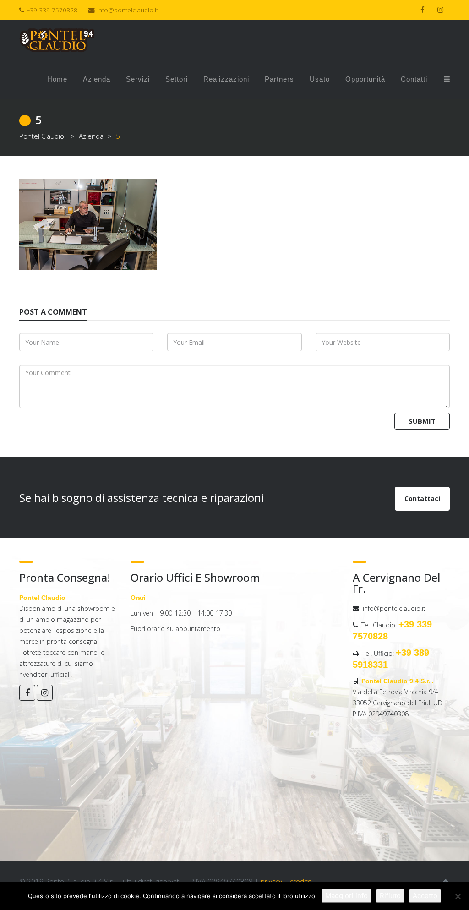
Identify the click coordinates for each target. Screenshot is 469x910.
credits (300, 881)
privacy (271, 881)
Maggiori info (346, 895)
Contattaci (422, 498)
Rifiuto (390, 895)
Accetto (425, 895)
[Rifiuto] (457, 896)
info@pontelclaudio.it (127, 10)
